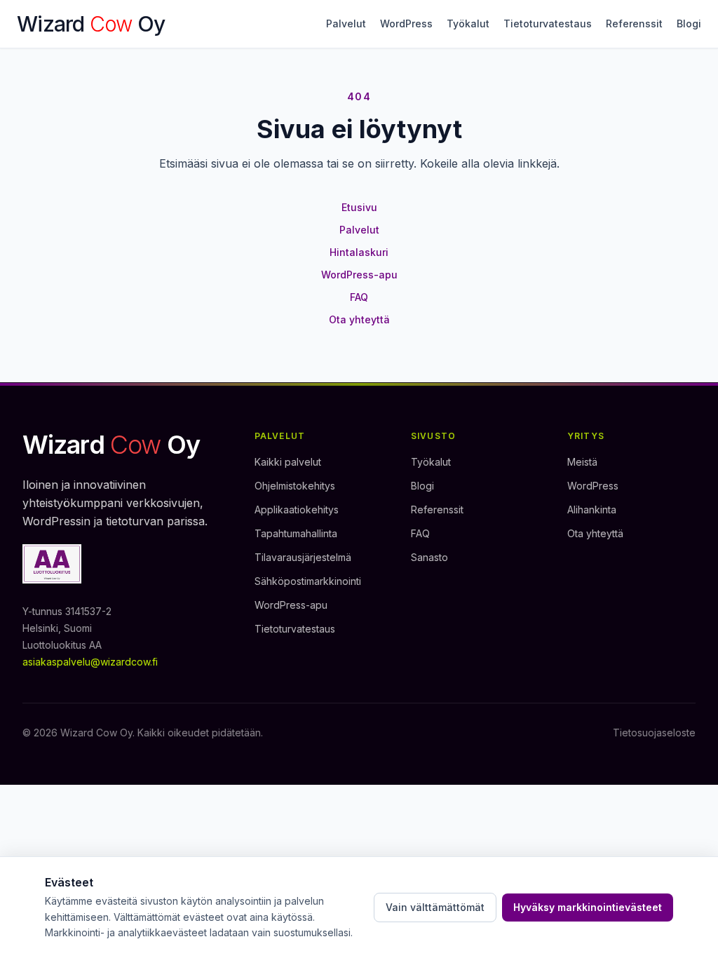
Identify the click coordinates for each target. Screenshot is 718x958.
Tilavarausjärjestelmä (303, 557)
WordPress (406, 23)
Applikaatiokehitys (297, 509)
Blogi (689, 23)
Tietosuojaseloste (654, 732)
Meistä (582, 462)
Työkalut (468, 23)
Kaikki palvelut (288, 462)
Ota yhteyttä (359, 319)
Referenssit (634, 23)
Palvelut (346, 23)
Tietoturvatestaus (547, 23)
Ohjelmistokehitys (295, 486)
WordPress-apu (359, 275)
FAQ (359, 297)
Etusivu (359, 207)
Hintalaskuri (359, 252)
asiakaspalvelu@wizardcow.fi (90, 662)
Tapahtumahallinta (296, 533)
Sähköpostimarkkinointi (308, 581)
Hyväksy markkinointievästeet (587, 907)
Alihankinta (591, 509)
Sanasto (429, 557)
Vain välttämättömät (435, 907)
